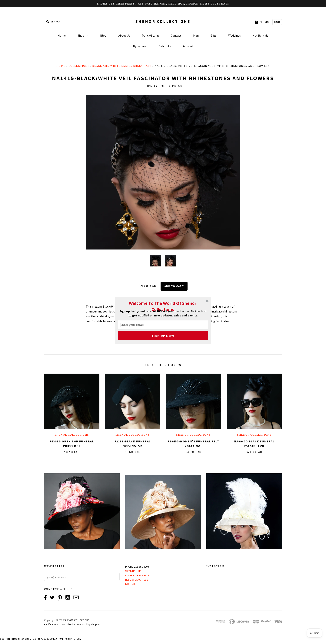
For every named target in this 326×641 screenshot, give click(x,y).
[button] (163, 306)
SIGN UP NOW (163, 335)
